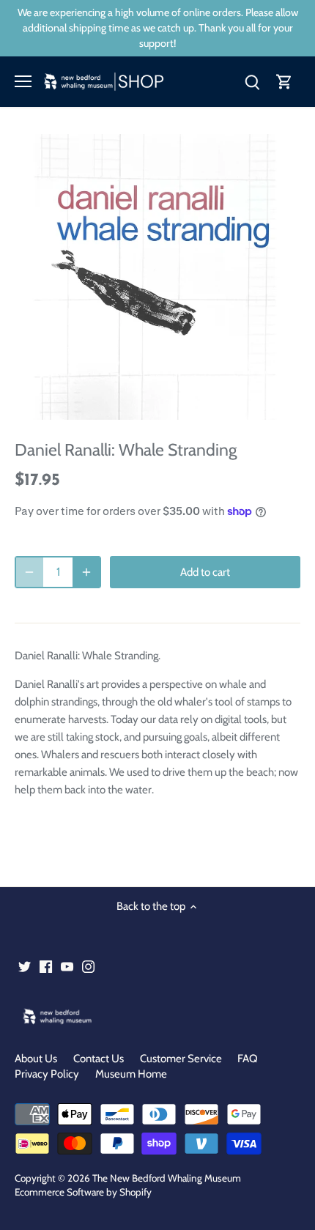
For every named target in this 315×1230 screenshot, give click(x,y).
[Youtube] (67, 966)
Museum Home (131, 1074)
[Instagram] (88, 966)
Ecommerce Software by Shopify (83, 1192)
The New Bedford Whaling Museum (166, 1178)
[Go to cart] (284, 82)
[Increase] (86, 572)
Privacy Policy (47, 1074)
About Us (36, 1058)
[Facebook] (46, 966)
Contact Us (98, 1058)
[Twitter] (24, 966)
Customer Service (181, 1058)
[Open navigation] (23, 81)
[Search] (252, 82)
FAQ (247, 1058)
